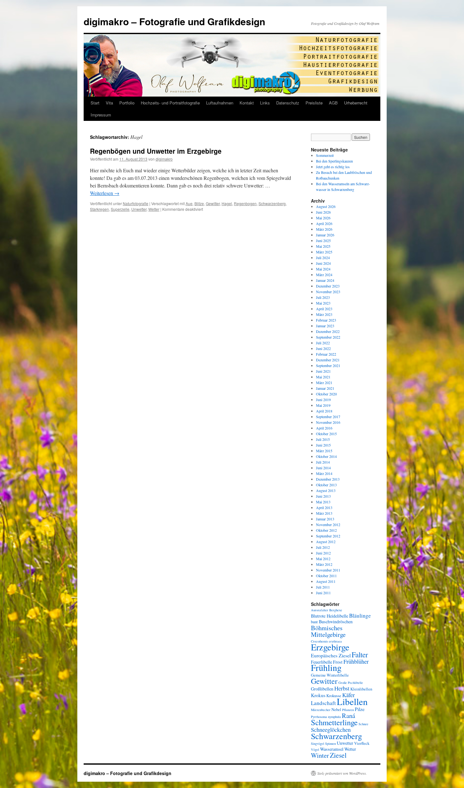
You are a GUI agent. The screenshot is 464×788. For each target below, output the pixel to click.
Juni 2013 (323, 496)
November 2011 (328, 569)
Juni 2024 (323, 263)
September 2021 (328, 365)
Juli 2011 (323, 587)
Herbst (341, 688)
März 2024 (324, 274)
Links (265, 103)
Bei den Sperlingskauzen (334, 160)
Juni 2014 (323, 467)
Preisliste (314, 103)
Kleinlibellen (361, 689)
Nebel (336, 709)
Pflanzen (348, 710)
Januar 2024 (325, 280)
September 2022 (328, 337)
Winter (320, 755)
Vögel (315, 749)
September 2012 (328, 535)
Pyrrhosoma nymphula (326, 716)
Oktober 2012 (326, 530)
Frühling (326, 667)
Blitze (199, 203)
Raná (348, 715)
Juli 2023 (323, 297)
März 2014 (324, 473)
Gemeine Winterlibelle (330, 675)
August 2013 (326, 490)
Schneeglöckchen (331, 729)
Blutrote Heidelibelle (329, 616)
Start (95, 103)
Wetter (153, 209)
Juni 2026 (323, 212)
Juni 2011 (323, 592)
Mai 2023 (323, 302)
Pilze (360, 709)
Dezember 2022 (328, 331)
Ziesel (338, 755)
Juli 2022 (323, 342)
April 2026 (324, 223)
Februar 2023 (326, 320)
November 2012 (328, 524)
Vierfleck (361, 743)
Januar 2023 (325, 325)
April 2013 (324, 507)
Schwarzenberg (272, 203)
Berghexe (335, 610)
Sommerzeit (325, 155)
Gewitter (213, 203)
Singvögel (317, 743)
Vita (109, 103)
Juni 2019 (323, 399)
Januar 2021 (325, 388)
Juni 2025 (323, 240)
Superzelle (120, 209)
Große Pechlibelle (350, 682)
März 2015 (324, 450)
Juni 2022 (323, 348)
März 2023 (324, 314)
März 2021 (324, 382)
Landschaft (323, 703)
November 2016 (328, 422)
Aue (189, 203)
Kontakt (247, 103)
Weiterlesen (104, 193)
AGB (333, 103)
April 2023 (324, 308)
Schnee (363, 724)
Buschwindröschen (336, 622)
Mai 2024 (323, 268)
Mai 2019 (323, 405)
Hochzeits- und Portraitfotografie (170, 103)
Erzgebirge (330, 647)
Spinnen (330, 743)
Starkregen (99, 209)
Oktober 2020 (326, 393)
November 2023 (328, 291)
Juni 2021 (323, 371)
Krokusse (333, 695)
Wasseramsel (331, 749)
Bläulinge (360, 615)
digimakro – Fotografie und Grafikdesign (174, 21)
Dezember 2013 (328, 479)
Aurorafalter (319, 610)
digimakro (164, 159)
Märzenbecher (320, 710)
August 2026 (326, 206)
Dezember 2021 (328, 359)
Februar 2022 (326, 354)
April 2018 (324, 410)
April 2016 (324, 427)
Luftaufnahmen (219, 103)
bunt (314, 622)
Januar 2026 (325, 234)
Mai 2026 (323, 217)
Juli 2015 (323, 439)
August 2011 (326, 581)
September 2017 (328, 416)
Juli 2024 (323, 257)
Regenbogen (245, 203)
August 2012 (326, 541)
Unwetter (138, 209)
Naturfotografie (135, 203)
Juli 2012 (323, 547)
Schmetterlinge (334, 722)
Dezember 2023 (328, 285)
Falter (360, 654)
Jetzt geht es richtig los (333, 166)
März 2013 (324, 513)
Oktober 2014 (326, 456)
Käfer (348, 695)
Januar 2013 (325, 518)
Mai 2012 (323, 558)
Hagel (227, 203)
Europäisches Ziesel (331, 655)
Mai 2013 (323, 501)
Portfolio (126, 103)
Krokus (318, 695)
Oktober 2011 (326, 575)
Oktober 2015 (326, 433)
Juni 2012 (323, 552)
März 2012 (324, 564)
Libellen (352, 701)
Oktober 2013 (326, 484)
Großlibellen (322, 689)
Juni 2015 (323, 444)
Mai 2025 (323, 246)
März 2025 (324, 251)
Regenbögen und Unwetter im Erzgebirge (156, 151)
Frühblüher (356, 661)
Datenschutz (287, 103)
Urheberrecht (355, 103)
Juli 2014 (323, 462)
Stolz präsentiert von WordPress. (342, 773)
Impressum (101, 115)
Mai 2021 (323, 376)
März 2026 (324, 229)
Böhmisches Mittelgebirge (328, 631)
